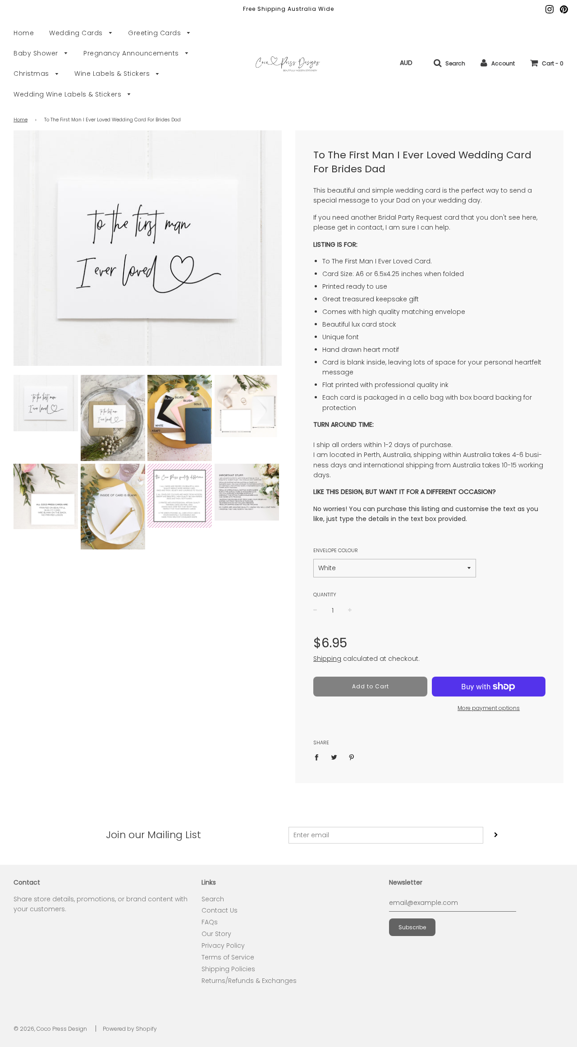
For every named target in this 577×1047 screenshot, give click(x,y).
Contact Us (219, 910)
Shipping (327, 658)
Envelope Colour (335, 550)
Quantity (324, 594)
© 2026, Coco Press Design (50, 1029)
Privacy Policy (223, 945)
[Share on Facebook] (319, 757)
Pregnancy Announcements (132, 53)
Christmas (32, 73)
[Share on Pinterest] (352, 757)
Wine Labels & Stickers (113, 73)
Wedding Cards (77, 32)
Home (24, 32)
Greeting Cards (155, 32)
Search (212, 899)
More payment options (489, 708)
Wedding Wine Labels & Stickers (69, 94)
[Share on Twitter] (334, 757)
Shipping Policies (228, 968)
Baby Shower (37, 53)
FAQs (209, 922)
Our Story (216, 933)
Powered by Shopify (130, 1029)
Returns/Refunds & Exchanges (249, 980)
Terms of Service (227, 957)
